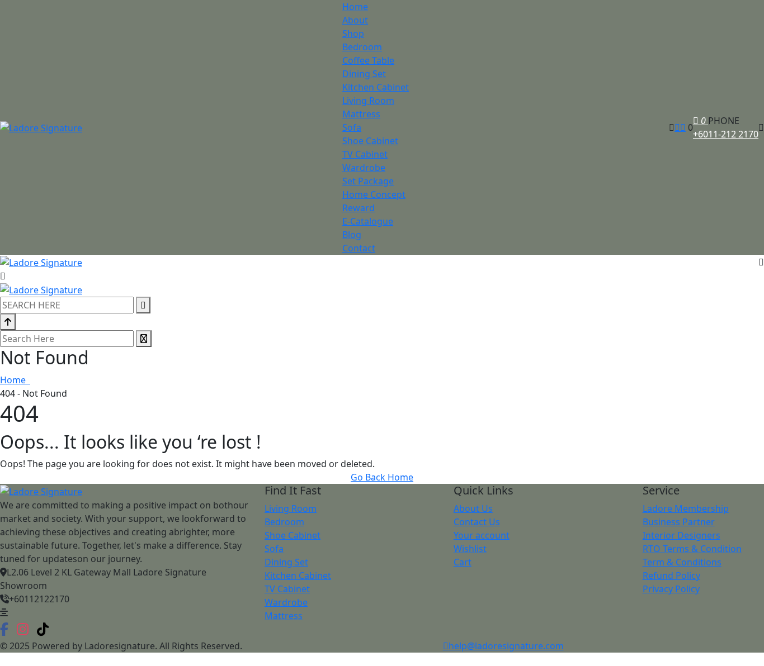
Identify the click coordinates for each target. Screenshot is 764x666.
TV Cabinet (365, 154)
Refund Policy (671, 575)
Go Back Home (382, 477)
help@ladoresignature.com (506, 646)
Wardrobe (363, 167)
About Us (473, 508)
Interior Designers (681, 535)
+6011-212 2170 (725, 134)
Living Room (368, 100)
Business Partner (679, 522)
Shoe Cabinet (370, 141)
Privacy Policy (671, 589)
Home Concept (373, 194)
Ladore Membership (686, 508)
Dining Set (364, 74)
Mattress (361, 114)
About (355, 20)
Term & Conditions (682, 562)
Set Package (368, 181)
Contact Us (477, 522)
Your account (482, 535)
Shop (353, 33)
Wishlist (470, 549)
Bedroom (362, 47)
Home (355, 7)
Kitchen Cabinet (375, 87)
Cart (462, 562)
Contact (358, 248)
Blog (351, 235)
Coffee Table (368, 60)
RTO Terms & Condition (692, 549)
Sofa (351, 127)
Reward (358, 208)
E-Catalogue (367, 221)
